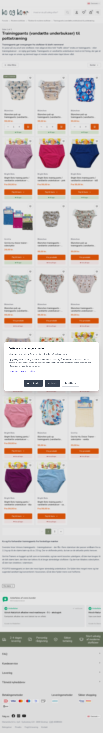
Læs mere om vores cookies (22, 371)
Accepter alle (33, 383)
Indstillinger (70, 383)
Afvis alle (52, 383)
